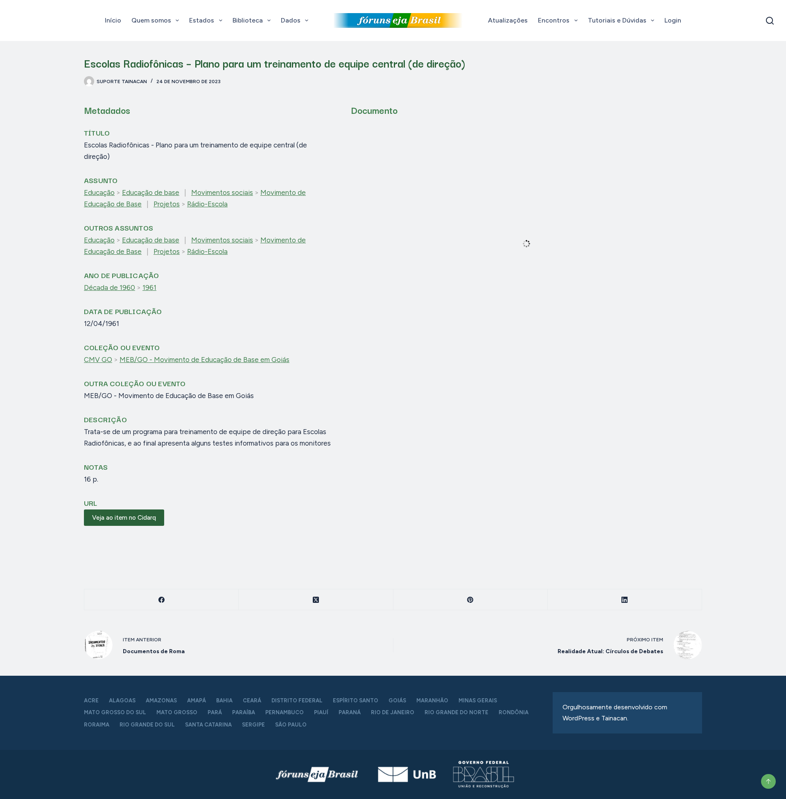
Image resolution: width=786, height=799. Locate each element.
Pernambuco (284, 712)
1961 (149, 287)
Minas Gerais (477, 700)
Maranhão (432, 700)
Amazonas (161, 700)
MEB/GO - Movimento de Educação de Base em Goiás (204, 359)
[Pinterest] (470, 599)
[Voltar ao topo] (768, 781)
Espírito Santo (355, 700)
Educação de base (150, 192)
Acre (91, 700)
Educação (99, 192)
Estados (201, 20)
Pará (215, 712)
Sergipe (253, 725)
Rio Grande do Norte (456, 712)
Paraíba (243, 712)
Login (672, 20)
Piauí (321, 712)
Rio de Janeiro (392, 712)
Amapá (196, 700)
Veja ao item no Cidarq (124, 517)
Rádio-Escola (207, 204)
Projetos (167, 204)
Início (113, 20)
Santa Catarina (208, 725)
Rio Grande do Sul (147, 725)
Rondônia (514, 712)
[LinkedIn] (625, 599)
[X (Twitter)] (316, 599)
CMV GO (98, 359)
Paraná (350, 712)
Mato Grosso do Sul (115, 712)
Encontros (553, 20)
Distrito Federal (297, 700)
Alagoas (122, 700)
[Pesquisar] (770, 21)
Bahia (224, 700)
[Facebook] (161, 599)
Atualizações (508, 20)
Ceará (252, 700)
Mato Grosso (176, 712)
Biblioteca (248, 20)
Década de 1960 (109, 287)
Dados (290, 20)
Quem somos (151, 20)
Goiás (397, 700)
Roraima (96, 725)
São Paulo (291, 725)
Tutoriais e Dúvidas (617, 20)
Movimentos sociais (222, 192)
